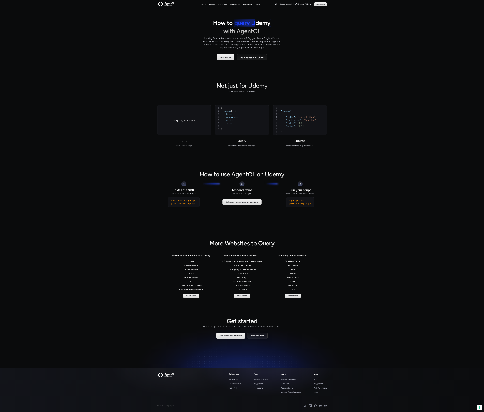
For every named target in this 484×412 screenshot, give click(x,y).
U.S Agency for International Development (242, 261)
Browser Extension (261, 379)
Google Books (191, 277)
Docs (204, 4)
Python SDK (234, 379)
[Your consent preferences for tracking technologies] (479, 407)
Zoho (292, 289)
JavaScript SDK (235, 384)
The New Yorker (293, 261)
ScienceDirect (191, 269)
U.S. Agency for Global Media (242, 269)
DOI (191, 281)
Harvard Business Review (191, 289)
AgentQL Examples (288, 379)
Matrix (293, 273)
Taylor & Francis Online (191, 285)
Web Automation (320, 388)
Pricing (212, 4)
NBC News (293, 265)
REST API (233, 388)
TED (293, 269)
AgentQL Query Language (291, 392)
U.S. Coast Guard (242, 285)
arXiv (191, 273)
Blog (258, 4)
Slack (292, 281)
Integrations (235, 4)
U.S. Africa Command (242, 265)
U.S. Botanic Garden (242, 281)
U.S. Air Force (242, 273)
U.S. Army (242, 277)
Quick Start (222, 4)
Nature (191, 261)
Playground (247, 4)
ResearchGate (191, 265)
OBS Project (293, 285)
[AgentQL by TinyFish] (166, 4)
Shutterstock (293, 277)
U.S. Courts (242, 289)
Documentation (287, 388)
